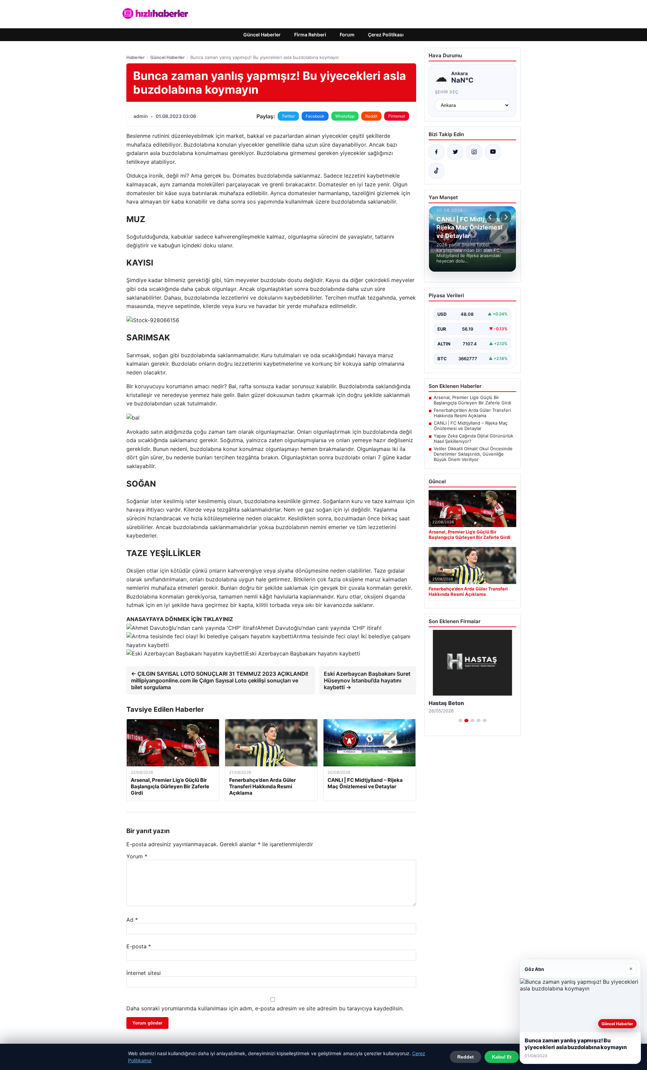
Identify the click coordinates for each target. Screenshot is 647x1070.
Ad (132, 919)
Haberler (135, 57)
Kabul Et (502, 1057)
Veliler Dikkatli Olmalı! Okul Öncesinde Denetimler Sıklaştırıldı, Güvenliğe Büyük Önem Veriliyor (473, 454)
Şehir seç (447, 91)
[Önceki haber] (491, 217)
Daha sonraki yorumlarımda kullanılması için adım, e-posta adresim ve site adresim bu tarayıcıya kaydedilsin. (265, 1008)
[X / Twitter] (455, 152)
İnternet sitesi (143, 973)
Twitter (288, 116)
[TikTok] (436, 171)
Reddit (371, 116)
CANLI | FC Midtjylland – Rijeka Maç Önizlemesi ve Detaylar (470, 425)
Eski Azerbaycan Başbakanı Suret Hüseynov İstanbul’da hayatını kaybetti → (367, 680)
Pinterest (396, 116)
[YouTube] (493, 152)
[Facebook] (436, 152)
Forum (347, 34)
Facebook (315, 116)
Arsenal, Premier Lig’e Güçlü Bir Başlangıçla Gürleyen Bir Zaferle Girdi (472, 400)
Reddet (465, 1057)
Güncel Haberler (262, 34)
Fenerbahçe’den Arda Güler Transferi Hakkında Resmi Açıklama (472, 412)
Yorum (136, 856)
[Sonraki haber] (505, 217)
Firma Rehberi (310, 34)
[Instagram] (474, 152)
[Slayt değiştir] (460, 720)
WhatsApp (345, 116)
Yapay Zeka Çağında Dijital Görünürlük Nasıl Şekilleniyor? (473, 438)
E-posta (138, 946)
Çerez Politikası (386, 34)
